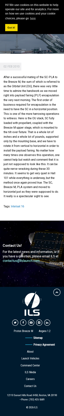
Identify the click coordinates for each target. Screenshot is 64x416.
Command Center (30, 365)
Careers (30, 379)
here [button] (33, 18)
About (30, 351)
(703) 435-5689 (36, 399)
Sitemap (38, 338)
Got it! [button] (11, 27)
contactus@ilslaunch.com (21, 261)
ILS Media (30, 372)
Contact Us (30, 386)
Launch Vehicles (30, 358)
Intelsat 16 (17, 206)
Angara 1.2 (44, 331)
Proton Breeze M (23, 331)
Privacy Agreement (44, 344)
